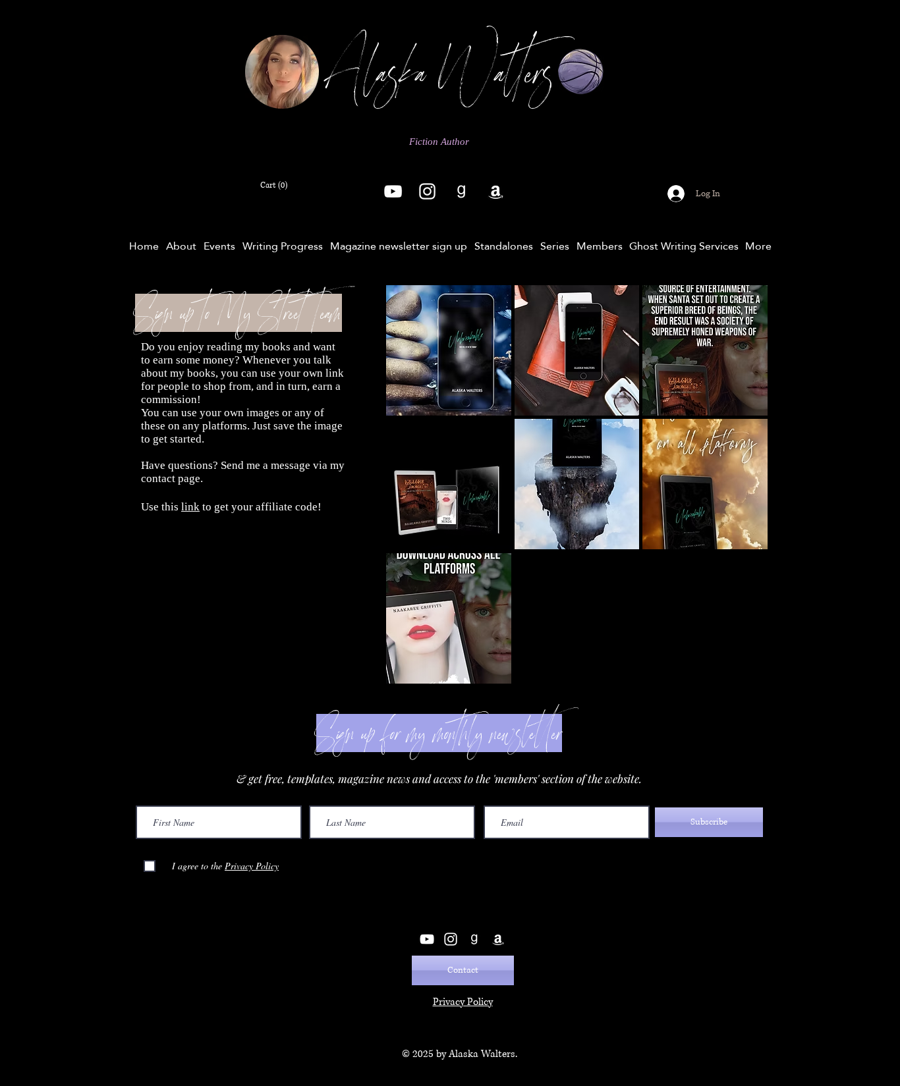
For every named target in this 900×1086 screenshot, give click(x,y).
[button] (277, 184)
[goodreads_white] (461, 191)
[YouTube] (393, 191)
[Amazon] (496, 191)
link (190, 507)
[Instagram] (427, 191)
